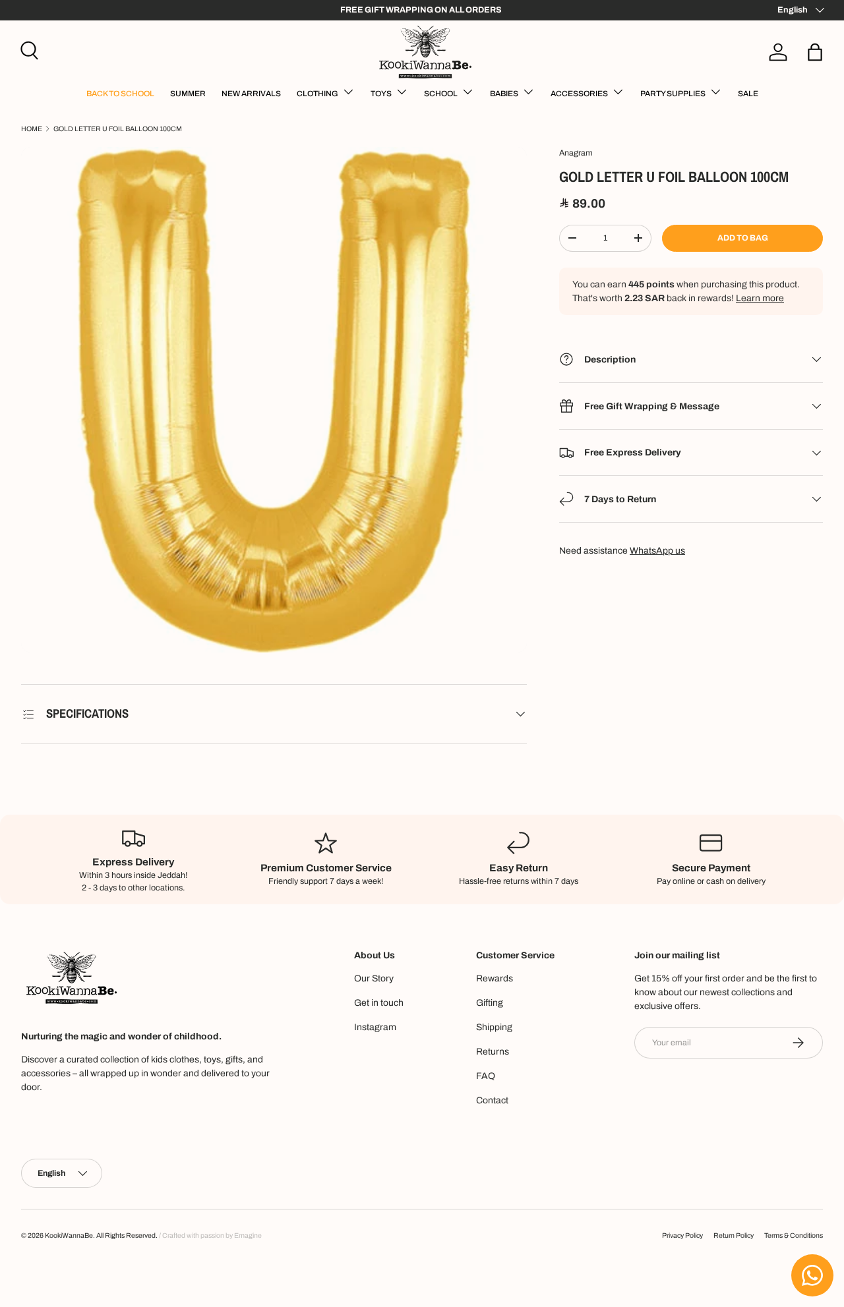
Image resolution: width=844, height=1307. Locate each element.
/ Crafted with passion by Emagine (210, 1235)
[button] (814, 52)
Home (31, 128)
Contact (492, 1100)
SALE (748, 93)
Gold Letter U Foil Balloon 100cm (117, 128)
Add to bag (742, 238)
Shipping (494, 1027)
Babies (504, 93)
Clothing (317, 93)
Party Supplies (673, 93)
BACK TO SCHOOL (120, 93)
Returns (492, 1052)
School (441, 93)
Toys (381, 93)
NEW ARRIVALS (251, 93)
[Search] (27, 48)
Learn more (760, 298)
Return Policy (733, 1235)
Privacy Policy (682, 1235)
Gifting (489, 1003)
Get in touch (379, 1003)
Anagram (576, 153)
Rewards (494, 978)
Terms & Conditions (793, 1235)
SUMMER (188, 93)
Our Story (374, 978)
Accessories (579, 93)
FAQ (485, 1076)
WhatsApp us (657, 551)
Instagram (375, 1027)
